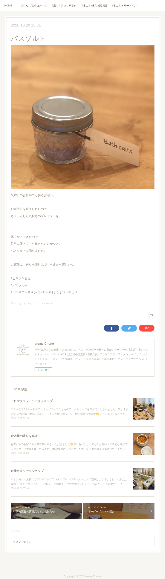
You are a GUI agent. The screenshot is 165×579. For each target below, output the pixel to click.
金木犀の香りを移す (24, 435)
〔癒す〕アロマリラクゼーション (63, 5)
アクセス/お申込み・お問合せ (33, 5)
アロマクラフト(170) (42, 303)
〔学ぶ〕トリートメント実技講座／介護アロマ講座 (124, 5)
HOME (8, 5)
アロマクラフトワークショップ (32, 401)
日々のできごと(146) (21, 303)
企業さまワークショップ (27, 470)
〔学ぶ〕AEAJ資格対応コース (94, 5)
